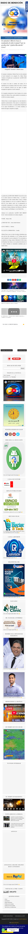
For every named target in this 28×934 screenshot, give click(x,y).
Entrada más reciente (7, 350)
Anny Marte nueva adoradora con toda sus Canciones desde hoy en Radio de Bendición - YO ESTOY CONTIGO (13, 291)
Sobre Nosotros (8, 902)
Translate (14, 377)
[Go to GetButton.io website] (3, 932)
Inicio (6, 899)
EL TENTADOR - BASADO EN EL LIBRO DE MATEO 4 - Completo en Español (13, 317)
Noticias (23, 49)
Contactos (7, 900)
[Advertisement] (14, 779)
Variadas (3, 51)
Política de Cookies (9, 904)
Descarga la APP (20, 916)
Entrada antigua (22, 350)
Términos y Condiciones (10, 907)
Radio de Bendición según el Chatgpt (9, 303)
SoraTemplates (22, 919)
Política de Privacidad (10, 905)
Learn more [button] (20, 928)
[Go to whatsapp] (3, 930)
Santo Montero (15, 922)
